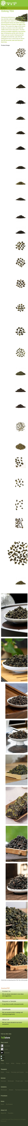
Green (2, 1063)
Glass (2, 1072)
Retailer (11, 1090)
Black (7, 1063)
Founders (10, 1113)
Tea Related (9, 1104)
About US (3, 1113)
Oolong (18, 1063)
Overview (3, 1081)
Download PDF (5, 988)
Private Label (19, 1081)
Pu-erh (24, 1063)
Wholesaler (4, 1090)
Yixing (7, 1072)
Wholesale (11, 1081)
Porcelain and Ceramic (17, 1072)
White (12, 1063)
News (2, 1104)
